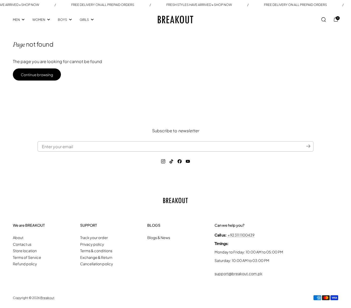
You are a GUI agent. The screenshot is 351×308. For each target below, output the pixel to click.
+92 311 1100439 (240, 235)
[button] (323, 19)
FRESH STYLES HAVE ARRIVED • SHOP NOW (194, 5)
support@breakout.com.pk (238, 273)
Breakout (47, 298)
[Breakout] (175, 19)
